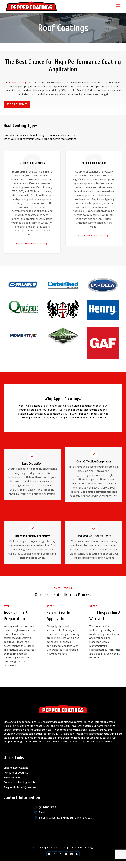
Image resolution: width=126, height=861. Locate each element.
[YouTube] (65, 853)
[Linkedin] (71, 853)
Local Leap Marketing (82, 847)
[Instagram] (60, 853)
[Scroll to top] (118, 849)
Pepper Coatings (18, 82)
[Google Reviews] (77, 853)
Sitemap (64, 847)
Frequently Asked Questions (20, 787)
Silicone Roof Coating (16, 767)
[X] (54, 853)
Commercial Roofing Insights (20, 782)
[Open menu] (118, 6)
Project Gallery (12, 777)
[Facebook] (48, 853)
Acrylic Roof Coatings (16, 772)
